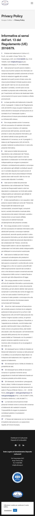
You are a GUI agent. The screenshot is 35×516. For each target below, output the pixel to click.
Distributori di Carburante (19, 438)
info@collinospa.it (17, 62)
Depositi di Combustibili (19, 440)
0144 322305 (21, 59)
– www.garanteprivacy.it (22, 393)
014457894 (18, 463)
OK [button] (15, 510)
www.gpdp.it (10, 393)
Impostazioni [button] (8, 510)
